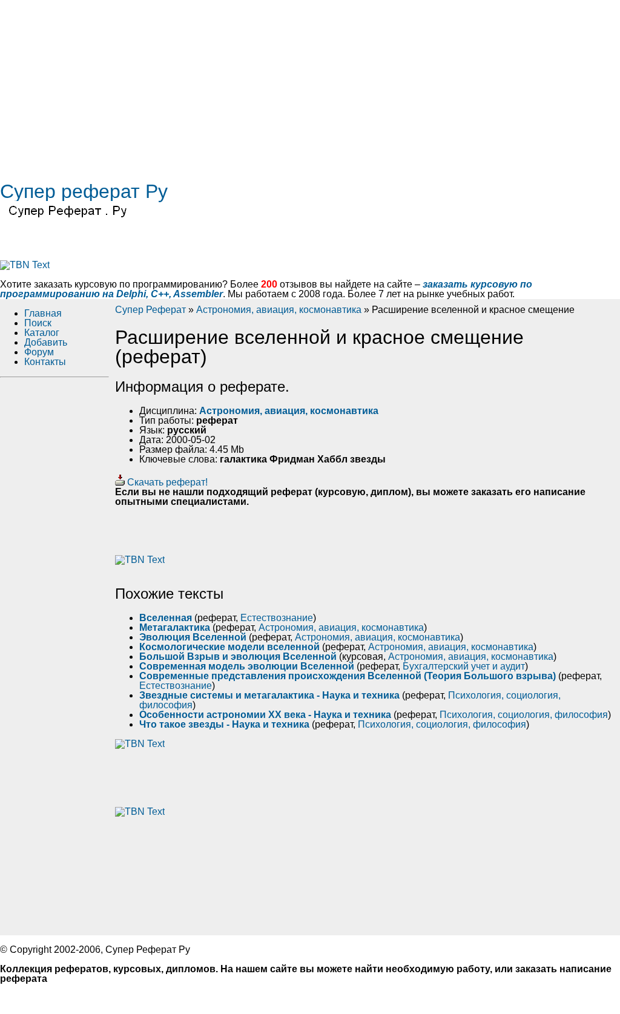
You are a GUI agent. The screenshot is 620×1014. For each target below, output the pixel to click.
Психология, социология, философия (524, 714)
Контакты (45, 362)
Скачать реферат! (166, 482)
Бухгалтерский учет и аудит (464, 666)
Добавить (45, 342)
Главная (43, 313)
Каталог (41, 333)
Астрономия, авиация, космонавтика (278, 310)
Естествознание (276, 618)
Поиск (37, 323)
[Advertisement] (310, 85)
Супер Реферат (150, 310)
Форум (39, 352)
